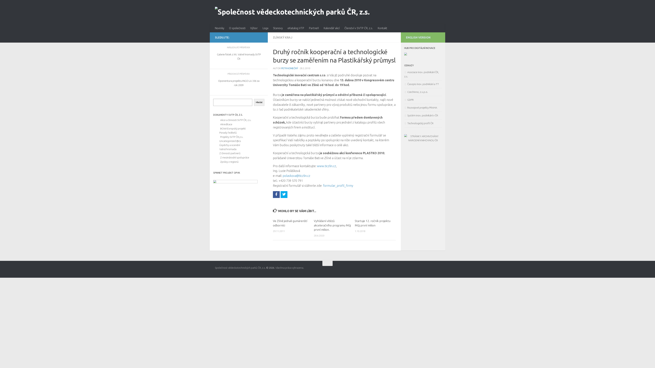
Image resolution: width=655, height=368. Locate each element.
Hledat (259, 102)
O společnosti (237, 28)
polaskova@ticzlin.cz (296, 175)
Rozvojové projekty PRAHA (422, 107)
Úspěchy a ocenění (229, 145)
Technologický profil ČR (420, 123)
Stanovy (278, 28)
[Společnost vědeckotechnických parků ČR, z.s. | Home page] (292, 12)
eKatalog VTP (296, 28)
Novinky (219, 28)
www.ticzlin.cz (326, 166)
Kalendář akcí (332, 28)
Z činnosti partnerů (230, 153)
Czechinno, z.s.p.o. (417, 91)
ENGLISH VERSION (418, 37)
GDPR (410, 99)
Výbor (254, 28)
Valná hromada (227, 149)
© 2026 (270, 267)
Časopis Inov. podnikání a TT (423, 84)
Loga (265, 28)
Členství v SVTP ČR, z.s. (358, 28)
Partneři (314, 28)
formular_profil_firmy (338, 185)
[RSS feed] (261, 37)
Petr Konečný (289, 68)
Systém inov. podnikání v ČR (422, 115)
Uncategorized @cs (230, 141)
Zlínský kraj (282, 37)
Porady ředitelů (228, 132)
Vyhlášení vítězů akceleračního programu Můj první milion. (332, 225)
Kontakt (382, 28)
